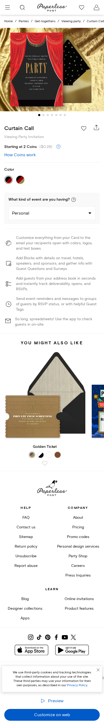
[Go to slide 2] (43, 115)
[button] (73, 199)
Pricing (78, 527)
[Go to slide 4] (52, 115)
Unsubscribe (26, 556)
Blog (25, 599)
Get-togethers (45, 21)
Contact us (26, 527)
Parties (24, 21)
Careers (78, 565)
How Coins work (20, 155)
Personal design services (78, 546)
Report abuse (26, 565)
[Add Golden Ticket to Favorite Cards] (45, 463)
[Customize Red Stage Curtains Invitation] (52, 70)
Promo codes (78, 537)
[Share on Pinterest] (48, 637)
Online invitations (79, 599)
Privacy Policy (77, 685)
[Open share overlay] (96, 127)
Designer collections (25, 608)
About (78, 517)
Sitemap (26, 537)
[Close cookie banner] (98, 670)
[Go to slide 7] (65, 115)
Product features (79, 608)
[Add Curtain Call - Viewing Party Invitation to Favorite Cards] (84, 128)
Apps (25, 618)
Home (8, 21)
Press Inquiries (78, 575)
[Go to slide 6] (60, 115)
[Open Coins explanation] (58, 147)
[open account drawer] (96, 7)
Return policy (26, 546)
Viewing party (71, 21)
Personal (20, 213)
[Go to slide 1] (39, 115)
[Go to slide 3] (48, 115)
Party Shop (78, 556)
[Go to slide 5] (56, 115)
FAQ (26, 517)
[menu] (7, 7)
